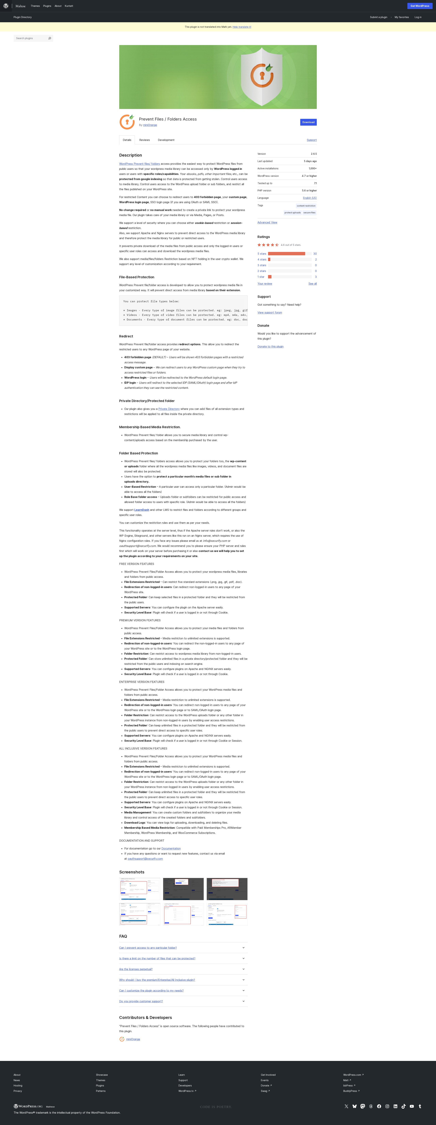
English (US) (310, 197)
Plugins (100, 1085)
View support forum (270, 312)
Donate (266, 1085)
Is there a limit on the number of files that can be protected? (157, 958)
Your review (265, 283)
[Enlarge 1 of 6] (155, 882)
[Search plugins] (49, 38)
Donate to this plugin (271, 346)
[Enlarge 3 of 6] (243, 882)
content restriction (306, 205)
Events (265, 1080)
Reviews (144, 140)
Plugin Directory (23, 17)
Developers (185, 1085)
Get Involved (268, 1074)
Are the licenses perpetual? (136, 969)
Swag (265, 1090)
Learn (181, 1074)
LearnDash (141, 510)
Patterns (101, 1090)
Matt (347, 1080)
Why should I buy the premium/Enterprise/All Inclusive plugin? (157, 980)
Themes (100, 1080)
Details (127, 140)
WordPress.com (353, 1074)
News (17, 1080)
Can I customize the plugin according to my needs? (151, 990)
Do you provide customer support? (141, 1001)
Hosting (18, 1085)
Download (308, 122)
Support (312, 140)
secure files (309, 212)
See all (313, 283)
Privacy (18, 1090)
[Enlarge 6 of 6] (243, 907)
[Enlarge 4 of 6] (155, 907)
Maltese (50, 1106)
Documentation (171, 848)
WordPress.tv (187, 1090)
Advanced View (267, 222)
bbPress (349, 1085)
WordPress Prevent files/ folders (139, 163)
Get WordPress (420, 5)
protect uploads (293, 212)
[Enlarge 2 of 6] (199, 882)
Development (166, 140)
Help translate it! (242, 26)
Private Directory (169, 409)
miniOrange (150, 125)
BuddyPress (351, 1090)
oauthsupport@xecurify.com (145, 858)
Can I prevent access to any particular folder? (148, 947)
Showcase (102, 1074)
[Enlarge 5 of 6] (199, 907)
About (17, 1074)
